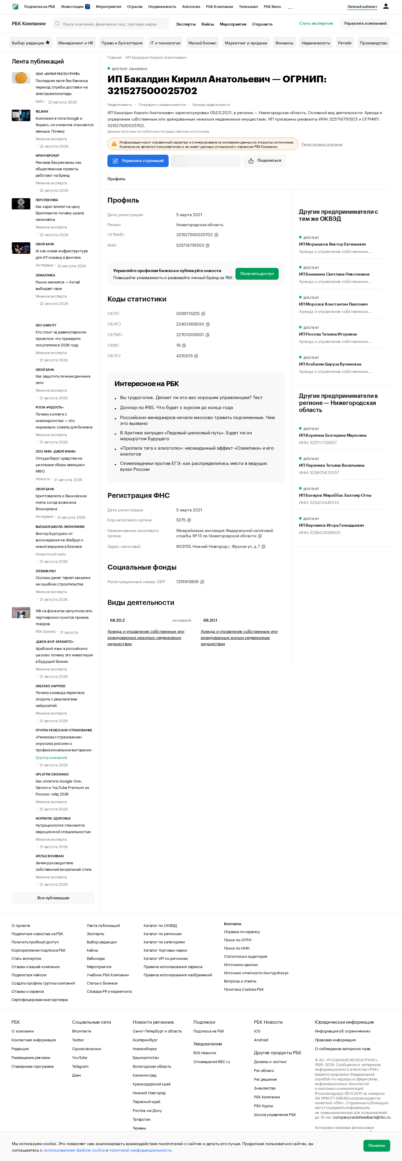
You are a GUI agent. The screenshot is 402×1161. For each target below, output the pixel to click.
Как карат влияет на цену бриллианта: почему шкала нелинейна (60, 212)
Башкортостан (146, 1057)
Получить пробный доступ (35, 941)
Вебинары (96, 958)
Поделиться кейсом (28, 974)
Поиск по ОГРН (237, 939)
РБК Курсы (263, 1105)
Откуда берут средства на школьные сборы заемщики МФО (60, 464)
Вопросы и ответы (240, 980)
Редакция (20, 1048)
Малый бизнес (202, 42)
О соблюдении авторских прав (343, 1048)
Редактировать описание (322, 143)
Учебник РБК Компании (108, 974)
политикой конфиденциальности (140, 1149)
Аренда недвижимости (211, 104)
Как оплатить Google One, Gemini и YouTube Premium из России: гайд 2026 (62, 787)
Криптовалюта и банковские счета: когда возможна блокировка (61, 501)
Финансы (284, 42)
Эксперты (185, 24)
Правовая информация (335, 1039)
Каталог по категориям (164, 941)
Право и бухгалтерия (122, 42)
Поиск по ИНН (237, 947)
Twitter (78, 1039)
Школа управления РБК (275, 1114)
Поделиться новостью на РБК (37, 933)
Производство (373, 42)
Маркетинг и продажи (246, 42)
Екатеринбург (145, 1039)
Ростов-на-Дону (147, 1110)
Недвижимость (162, 7)
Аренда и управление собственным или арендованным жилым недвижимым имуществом (239, 637)
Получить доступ (257, 274)
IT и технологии (165, 42)
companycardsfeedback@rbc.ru (362, 1117)
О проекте (262, 24)
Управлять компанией (365, 23)
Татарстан (141, 1119)
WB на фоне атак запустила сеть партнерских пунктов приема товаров (64, 616)
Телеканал (248, 7)
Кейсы (208, 24)
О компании (22, 1030)
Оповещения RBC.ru (211, 1061)
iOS (257, 1030)
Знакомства (264, 1087)
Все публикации (53, 898)
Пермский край (146, 1101)
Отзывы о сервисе (27, 991)
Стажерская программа (32, 1066)
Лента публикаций (38, 62)
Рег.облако (264, 1070)
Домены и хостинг (270, 1061)
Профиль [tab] (116, 179)
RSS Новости (204, 1052)
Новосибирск (145, 1048)
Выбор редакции (28, 42)
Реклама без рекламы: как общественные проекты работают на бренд (59, 168)
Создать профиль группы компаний (43, 982)
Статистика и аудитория (246, 956)
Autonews (191, 7)
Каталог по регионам (162, 933)
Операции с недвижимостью (162, 104)
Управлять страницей (143, 161)
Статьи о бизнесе (102, 982)
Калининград (145, 1074)
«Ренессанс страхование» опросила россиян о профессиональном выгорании (64, 742)
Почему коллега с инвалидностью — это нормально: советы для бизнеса (64, 420)
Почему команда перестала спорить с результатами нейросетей (60, 698)
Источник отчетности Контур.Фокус (256, 972)
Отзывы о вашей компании (35, 966)
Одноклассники (86, 1048)
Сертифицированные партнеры (39, 999)
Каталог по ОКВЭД (160, 925)
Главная (114, 57)
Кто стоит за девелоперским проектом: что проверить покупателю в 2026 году (61, 337)
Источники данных (241, 964)
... (290, 5)
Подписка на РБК (39, 7)
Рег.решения (265, 1079)
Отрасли (135, 7)
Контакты (232, 924)
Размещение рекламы (30, 1057)
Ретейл (345, 42)
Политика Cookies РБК (244, 989)
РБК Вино (272, 7)
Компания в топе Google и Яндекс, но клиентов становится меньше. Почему (65, 124)
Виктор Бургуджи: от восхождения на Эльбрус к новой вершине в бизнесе (59, 539)
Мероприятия (108, 7)
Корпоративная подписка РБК (38, 950)
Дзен (76, 1074)
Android (261, 1039)
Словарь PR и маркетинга (109, 991)
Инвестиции (72, 7)
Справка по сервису (242, 931)
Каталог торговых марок (165, 950)
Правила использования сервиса (173, 966)
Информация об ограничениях (343, 1030)
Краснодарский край (151, 1083)
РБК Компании (219, 7)
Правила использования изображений (178, 974)
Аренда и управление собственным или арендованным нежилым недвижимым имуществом (145, 637)
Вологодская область (152, 1066)
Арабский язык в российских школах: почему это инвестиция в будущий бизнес (64, 654)
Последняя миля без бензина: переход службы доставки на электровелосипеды (62, 86)
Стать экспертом (316, 23)
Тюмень (139, 1127)
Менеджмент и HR (75, 42)
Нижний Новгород (149, 1092)
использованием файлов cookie (74, 1149)
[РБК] (15, 6)
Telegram (80, 1066)
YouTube (79, 1057)
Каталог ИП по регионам (166, 958)
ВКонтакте (81, 1030)
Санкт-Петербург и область (157, 1030)
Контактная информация (33, 1039)
